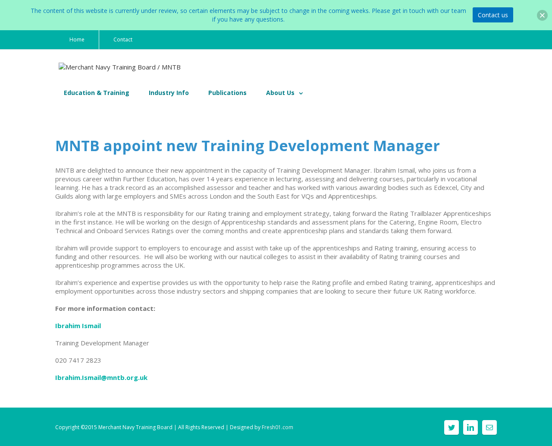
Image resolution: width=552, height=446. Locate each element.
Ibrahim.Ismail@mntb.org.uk (101, 377)
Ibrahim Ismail (78, 325)
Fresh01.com (277, 427)
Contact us (493, 15)
